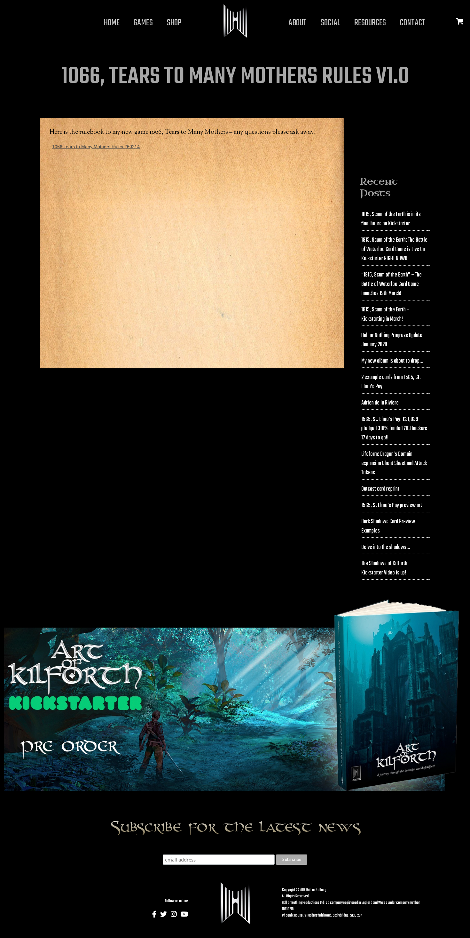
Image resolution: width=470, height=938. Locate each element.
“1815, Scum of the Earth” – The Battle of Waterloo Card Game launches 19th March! (391, 284)
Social (330, 23)
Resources (370, 23)
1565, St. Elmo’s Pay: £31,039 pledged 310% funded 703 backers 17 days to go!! (394, 429)
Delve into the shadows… (385, 547)
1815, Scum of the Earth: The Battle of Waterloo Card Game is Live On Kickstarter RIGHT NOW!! (394, 249)
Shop (174, 23)
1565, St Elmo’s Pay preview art (391, 505)
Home (112, 23)
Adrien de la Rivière (380, 403)
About (297, 23)
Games (143, 23)
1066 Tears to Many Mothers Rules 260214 (96, 146)
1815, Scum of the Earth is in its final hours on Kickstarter (391, 219)
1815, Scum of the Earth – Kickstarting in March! (385, 314)
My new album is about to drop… (392, 361)
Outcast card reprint (380, 489)
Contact (413, 23)
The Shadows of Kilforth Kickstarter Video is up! (384, 568)
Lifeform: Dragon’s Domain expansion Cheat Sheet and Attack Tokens (394, 463)
